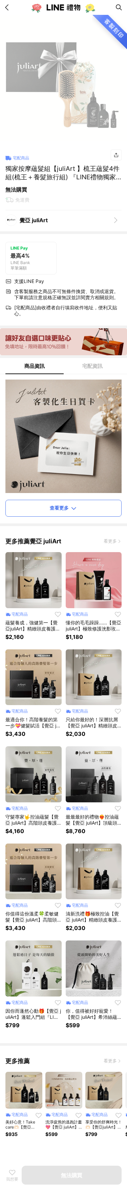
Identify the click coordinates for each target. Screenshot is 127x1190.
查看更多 (59, 508)
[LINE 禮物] (64, 7)
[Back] (8, 7)
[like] (58, 614)
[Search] (119, 7)
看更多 (110, 541)
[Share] (116, 155)
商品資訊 (34, 366)
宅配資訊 (92, 366)
